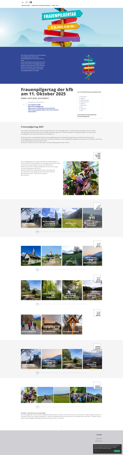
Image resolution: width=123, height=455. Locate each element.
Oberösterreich (84, 102)
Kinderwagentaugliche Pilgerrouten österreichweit (43, 110)
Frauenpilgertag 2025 (34, 105)
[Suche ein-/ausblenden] (27, 2)
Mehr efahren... (98, 451)
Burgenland (83, 96)
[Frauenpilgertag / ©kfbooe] (29, 395)
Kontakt (99, 435)
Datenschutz (98, 441)
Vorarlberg (83, 108)
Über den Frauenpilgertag (41, 5)
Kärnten (82, 98)
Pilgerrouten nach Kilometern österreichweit (41, 108)
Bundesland (26, 5)
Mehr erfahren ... (25, 175)
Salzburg (82, 103)
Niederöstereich (84, 100)
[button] (100, 219)
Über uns (55, 5)
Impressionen (32, 111)
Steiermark (83, 105)
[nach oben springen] (61, 426)
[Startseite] (23, 2)
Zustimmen (117, 451)
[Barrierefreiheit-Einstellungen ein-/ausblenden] (31, 2)
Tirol (81, 107)
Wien (81, 110)
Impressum (99, 438)
